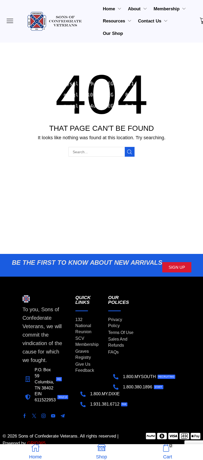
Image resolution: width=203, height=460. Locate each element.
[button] (176, 267)
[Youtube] (53, 416)
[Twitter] (34, 416)
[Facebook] (24, 416)
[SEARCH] (130, 152)
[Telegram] (63, 416)
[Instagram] (43, 416)
